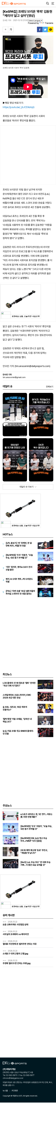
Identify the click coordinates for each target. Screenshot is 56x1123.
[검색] (47, 3)
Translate (49, 23)
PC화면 (15, 1090)
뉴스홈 (5, 1090)
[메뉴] (52, 3)
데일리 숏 (7, 386)
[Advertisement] (28, 155)
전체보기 (49, 386)
